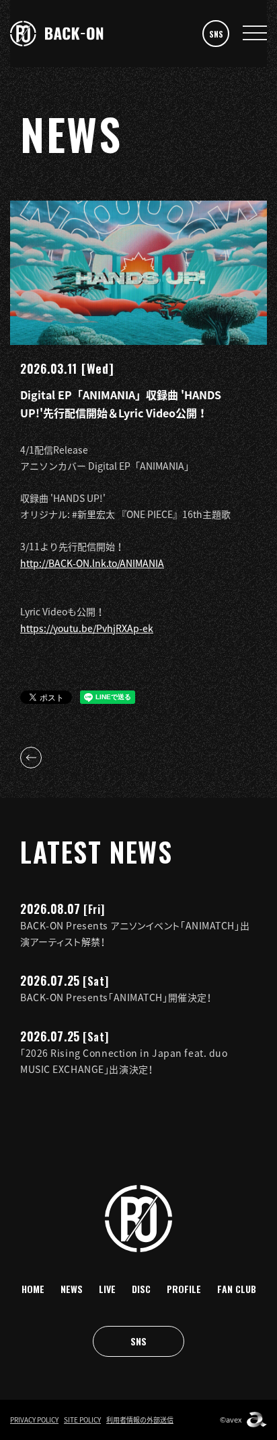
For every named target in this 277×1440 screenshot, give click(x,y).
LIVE (107, 1289)
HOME (33, 1289)
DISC (141, 1289)
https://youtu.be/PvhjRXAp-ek (86, 628)
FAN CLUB (236, 1289)
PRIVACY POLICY (34, 1420)
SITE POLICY (82, 1420)
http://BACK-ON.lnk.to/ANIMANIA (92, 563)
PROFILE (184, 1289)
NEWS (72, 1289)
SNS (216, 34)
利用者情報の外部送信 (139, 1420)
